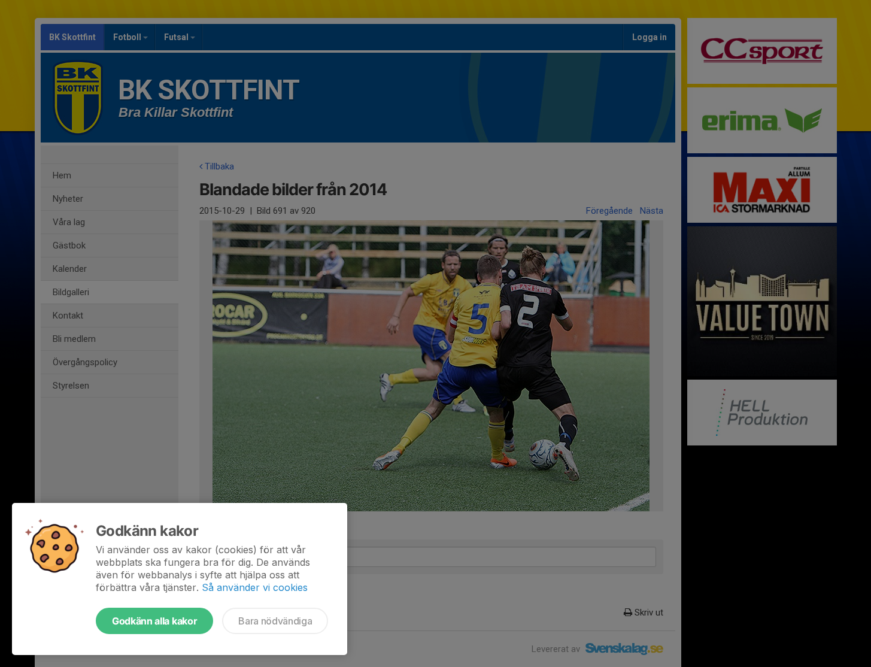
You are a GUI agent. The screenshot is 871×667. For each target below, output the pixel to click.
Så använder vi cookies (255, 587)
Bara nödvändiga (275, 621)
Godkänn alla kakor (154, 621)
